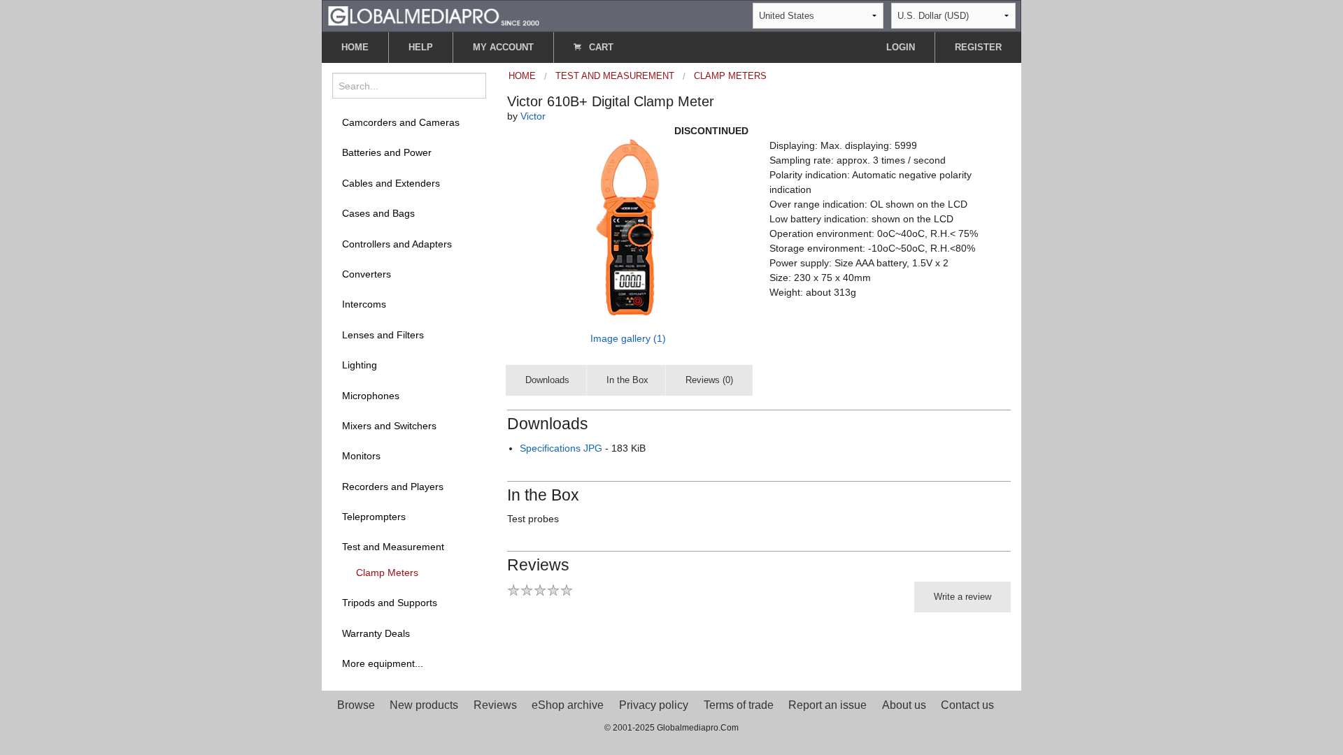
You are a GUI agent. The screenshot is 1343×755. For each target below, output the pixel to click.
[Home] (433, 15)
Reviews (495, 705)
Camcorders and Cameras (401, 122)
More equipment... (382, 663)
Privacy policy (653, 705)
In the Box (627, 380)
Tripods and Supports (389, 602)
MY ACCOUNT (503, 47)
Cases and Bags (378, 213)
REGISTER (978, 47)
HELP (420, 47)
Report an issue (827, 705)
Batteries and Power (387, 152)
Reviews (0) (709, 380)
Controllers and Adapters (397, 244)
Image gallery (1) (628, 338)
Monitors (361, 455)
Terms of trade (739, 705)
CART (599, 47)
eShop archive (568, 705)
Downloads (547, 380)
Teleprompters (374, 516)
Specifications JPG (561, 448)
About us (904, 705)
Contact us (967, 705)
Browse (356, 705)
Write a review (962, 596)
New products (424, 705)
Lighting (359, 365)
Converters (366, 274)
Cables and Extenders (391, 183)
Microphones (370, 395)
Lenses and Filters (383, 334)
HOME (355, 47)
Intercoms (364, 304)
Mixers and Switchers (389, 425)
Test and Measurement (393, 546)
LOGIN (900, 47)
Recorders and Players (392, 486)
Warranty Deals (376, 633)
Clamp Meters (387, 572)
